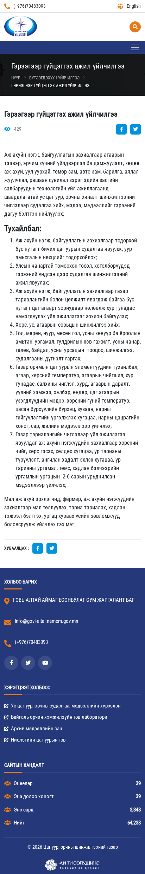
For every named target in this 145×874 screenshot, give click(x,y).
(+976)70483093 (29, 6)
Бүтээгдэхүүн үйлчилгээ (54, 78)
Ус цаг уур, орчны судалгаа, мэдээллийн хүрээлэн (65, 706)
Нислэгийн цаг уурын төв (38, 740)
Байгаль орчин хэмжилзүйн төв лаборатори (58, 717)
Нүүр (15, 78)
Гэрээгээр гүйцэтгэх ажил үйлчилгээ (50, 86)
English (134, 6)
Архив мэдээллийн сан (36, 728)
